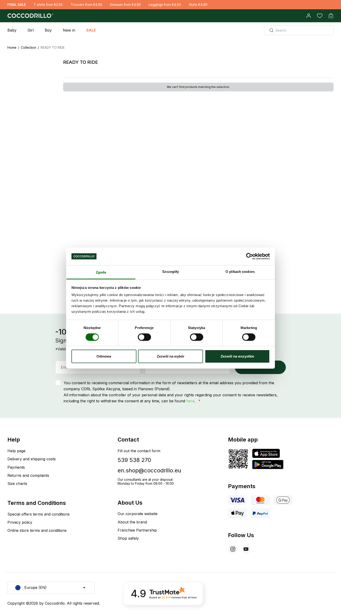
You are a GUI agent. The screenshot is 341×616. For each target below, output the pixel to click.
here (190, 401)
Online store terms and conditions (37, 530)
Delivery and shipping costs (31, 459)
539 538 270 (134, 460)
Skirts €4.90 (198, 4)
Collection (28, 47)
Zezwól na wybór (170, 356)
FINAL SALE (16, 4)
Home (11, 47)
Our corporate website (138, 513)
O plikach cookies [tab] (240, 272)
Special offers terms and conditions (38, 514)
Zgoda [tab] (101, 272)
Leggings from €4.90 (165, 4)
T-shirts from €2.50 (48, 4)
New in (69, 30)
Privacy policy (19, 522)
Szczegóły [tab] (170, 272)
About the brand (132, 522)
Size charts (17, 483)
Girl (31, 30)
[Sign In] (308, 16)
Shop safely (128, 538)
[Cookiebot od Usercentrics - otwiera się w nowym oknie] (249, 256)
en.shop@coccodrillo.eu (149, 470)
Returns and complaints (28, 475)
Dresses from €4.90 (125, 4)
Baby (11, 30)
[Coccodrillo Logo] (29, 15)
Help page (16, 450)
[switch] (144, 337)
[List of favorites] (319, 16)
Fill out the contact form (139, 450)
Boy (48, 30)
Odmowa (104, 356)
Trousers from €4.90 (86, 4)
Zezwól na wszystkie (237, 356)
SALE (91, 30)
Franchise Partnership (137, 530)
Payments (16, 467)
